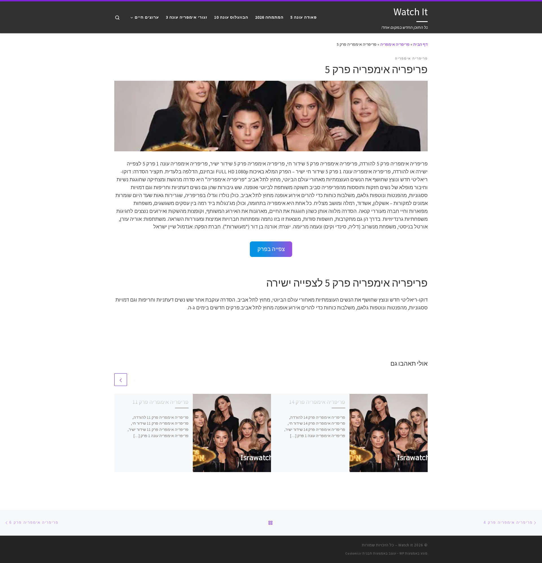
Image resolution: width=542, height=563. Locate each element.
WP (401, 553)
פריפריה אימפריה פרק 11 (160, 401)
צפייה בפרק (271, 249)
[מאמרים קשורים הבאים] (120, 379)
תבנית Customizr (358, 553)
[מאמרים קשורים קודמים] (134, 379)
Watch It (405, 545)
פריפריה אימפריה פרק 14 (317, 401)
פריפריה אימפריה (395, 44)
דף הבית (420, 44)
